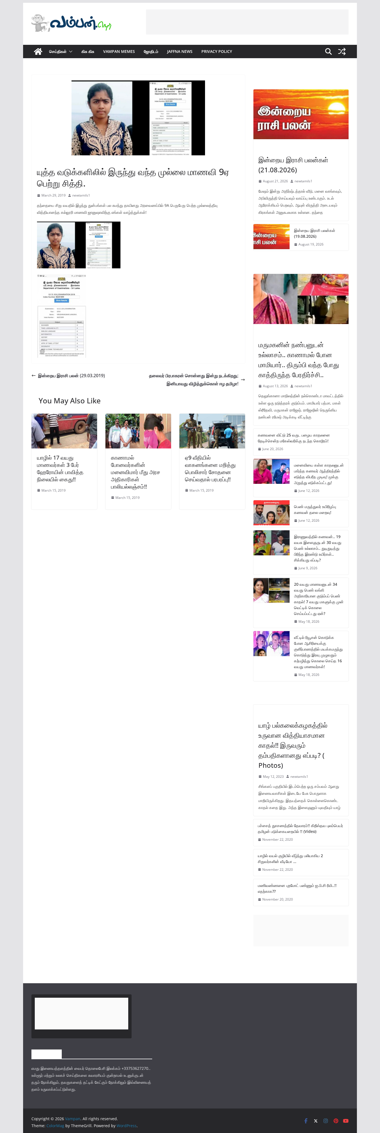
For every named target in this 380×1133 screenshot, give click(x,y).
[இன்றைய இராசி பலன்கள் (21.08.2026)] (301, 114)
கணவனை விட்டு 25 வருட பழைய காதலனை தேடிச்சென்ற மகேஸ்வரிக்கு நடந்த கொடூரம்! (294, 437)
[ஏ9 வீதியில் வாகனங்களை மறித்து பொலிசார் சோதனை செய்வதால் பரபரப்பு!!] (212, 418)
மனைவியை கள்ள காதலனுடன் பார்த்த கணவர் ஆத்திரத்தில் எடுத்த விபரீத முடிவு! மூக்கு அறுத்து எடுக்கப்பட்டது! (319, 473)
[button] (69, 51)
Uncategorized (272, 713)
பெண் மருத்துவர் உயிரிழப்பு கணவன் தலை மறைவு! (315, 509)
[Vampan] (38, 51)
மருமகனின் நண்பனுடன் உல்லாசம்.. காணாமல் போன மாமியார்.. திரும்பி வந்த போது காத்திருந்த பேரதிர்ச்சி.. (298, 359)
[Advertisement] (247, 22)
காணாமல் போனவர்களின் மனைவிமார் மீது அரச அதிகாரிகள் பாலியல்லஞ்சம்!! (135, 472)
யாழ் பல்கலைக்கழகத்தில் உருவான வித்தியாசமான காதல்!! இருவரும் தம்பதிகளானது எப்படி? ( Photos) (292, 745)
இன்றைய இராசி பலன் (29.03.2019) (71, 375)
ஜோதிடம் (151, 51)
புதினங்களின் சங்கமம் (52, 159)
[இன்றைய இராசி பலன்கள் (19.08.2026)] (271, 237)
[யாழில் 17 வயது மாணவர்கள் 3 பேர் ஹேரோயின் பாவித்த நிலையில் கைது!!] (64, 418)
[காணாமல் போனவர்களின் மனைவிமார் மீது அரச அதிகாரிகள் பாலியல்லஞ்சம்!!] (138, 418)
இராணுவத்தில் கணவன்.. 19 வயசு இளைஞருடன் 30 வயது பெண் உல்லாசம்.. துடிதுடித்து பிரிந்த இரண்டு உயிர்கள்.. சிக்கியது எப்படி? (317, 548)
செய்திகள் (57, 51)
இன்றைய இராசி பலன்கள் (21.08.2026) (293, 164)
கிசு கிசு (88, 51)
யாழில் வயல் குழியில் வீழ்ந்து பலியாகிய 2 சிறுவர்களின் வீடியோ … (290, 858)
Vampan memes (119, 51)
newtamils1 (81, 195)
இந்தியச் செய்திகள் (272, 333)
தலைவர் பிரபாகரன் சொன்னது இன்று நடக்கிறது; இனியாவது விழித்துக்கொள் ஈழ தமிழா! (193, 379)
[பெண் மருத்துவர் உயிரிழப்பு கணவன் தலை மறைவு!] (271, 513)
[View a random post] (342, 51)
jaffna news (180, 51)
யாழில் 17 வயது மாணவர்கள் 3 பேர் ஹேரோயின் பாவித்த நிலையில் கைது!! (60, 468)
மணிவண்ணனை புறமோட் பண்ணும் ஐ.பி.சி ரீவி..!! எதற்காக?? (297, 888)
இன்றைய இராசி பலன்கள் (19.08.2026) (314, 233)
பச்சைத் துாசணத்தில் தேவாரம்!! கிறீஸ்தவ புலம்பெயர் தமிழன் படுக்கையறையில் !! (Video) (300, 828)
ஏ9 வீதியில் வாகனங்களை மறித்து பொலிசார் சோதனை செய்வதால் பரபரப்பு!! (210, 468)
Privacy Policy (216, 51)
